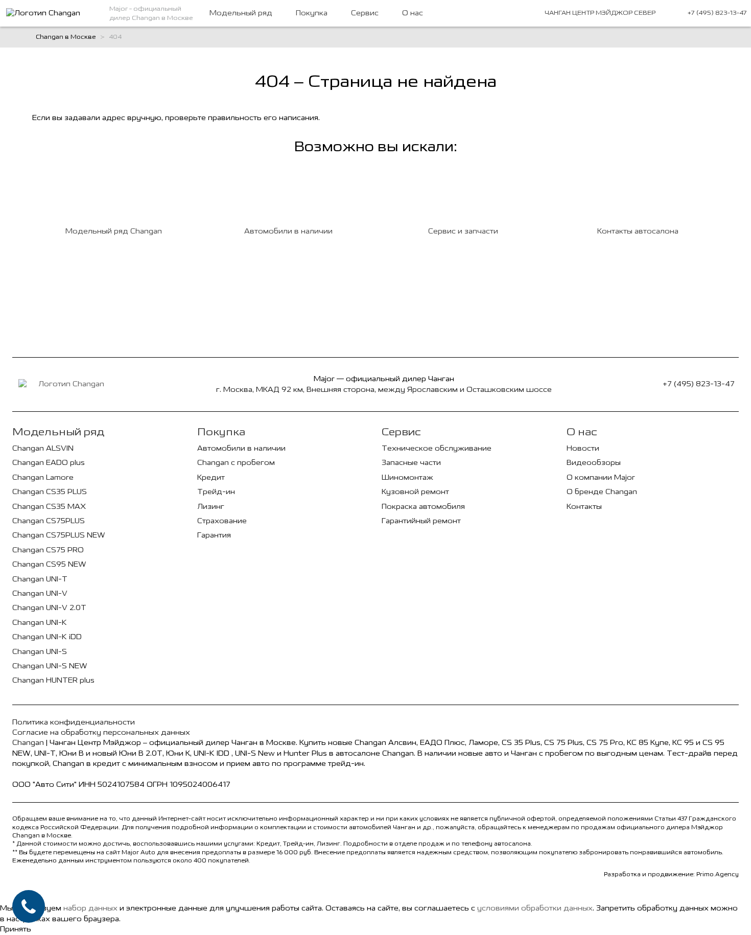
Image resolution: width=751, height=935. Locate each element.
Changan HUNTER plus (53, 680)
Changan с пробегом (236, 462)
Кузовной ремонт (415, 491)
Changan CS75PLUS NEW (58, 535)
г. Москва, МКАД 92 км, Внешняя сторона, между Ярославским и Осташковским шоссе (384, 389)
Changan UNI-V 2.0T (49, 607)
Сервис (365, 13)
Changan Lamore (43, 477)
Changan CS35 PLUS (49, 491)
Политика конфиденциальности (73, 722)
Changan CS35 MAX (49, 506)
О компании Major (601, 477)
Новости (583, 448)
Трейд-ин (216, 491)
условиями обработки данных (535, 908)
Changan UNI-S (39, 651)
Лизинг (210, 506)
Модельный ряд (240, 13)
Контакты (584, 506)
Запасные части (411, 462)
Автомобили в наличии (241, 448)
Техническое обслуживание (436, 448)
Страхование (222, 521)
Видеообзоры (594, 462)
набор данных (90, 908)
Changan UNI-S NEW (49, 666)
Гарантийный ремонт (421, 521)
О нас (412, 13)
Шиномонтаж (407, 477)
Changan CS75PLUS (48, 521)
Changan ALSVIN (43, 448)
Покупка (311, 13)
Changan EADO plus (48, 462)
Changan (28, 742)
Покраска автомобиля (423, 506)
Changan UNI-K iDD (47, 637)
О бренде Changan (602, 491)
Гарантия (214, 535)
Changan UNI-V (39, 593)
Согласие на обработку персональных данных (101, 732)
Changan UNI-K (39, 622)
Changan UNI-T (39, 579)
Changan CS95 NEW (49, 564)
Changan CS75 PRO (48, 550)
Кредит (211, 477)
